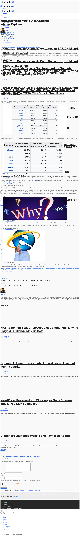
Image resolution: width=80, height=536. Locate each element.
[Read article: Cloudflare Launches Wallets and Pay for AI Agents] (40, 423)
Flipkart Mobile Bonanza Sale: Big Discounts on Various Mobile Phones (20, 456)
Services (2, 205)
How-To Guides (6, 526)
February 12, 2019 (4, 33)
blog (35, 180)
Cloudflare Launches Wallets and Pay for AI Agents (35, 435)
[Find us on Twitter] (1, 498)
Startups (5, 17)
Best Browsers (6, 268)
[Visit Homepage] (7, 3)
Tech (4, 521)
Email (2, 475)
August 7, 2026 (4, 410)
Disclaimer (5, 504)
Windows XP (19, 269)
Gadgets (5, 524)
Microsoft (47, 268)
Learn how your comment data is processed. (29, 490)
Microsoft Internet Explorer (63, 268)
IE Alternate (34, 268)
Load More (3, 449)
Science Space (6, 528)
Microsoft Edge (53, 268)
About (4, 501)
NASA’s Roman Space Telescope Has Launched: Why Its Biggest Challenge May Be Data (39, 72)
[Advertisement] (23, 274)
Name (2, 473)
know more (15, 496)
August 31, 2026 (4, 79)
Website (2, 478)
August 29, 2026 (4, 98)
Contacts (5, 502)
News (4, 517)
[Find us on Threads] (2, 498)
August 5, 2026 (4, 442)
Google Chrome (27, 268)
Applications (8, 181)
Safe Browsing (73, 268)
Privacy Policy (6, 506)
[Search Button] (13, 512)
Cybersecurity (20, 268)
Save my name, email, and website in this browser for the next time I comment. (21, 480)
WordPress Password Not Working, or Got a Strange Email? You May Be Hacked (36, 401)
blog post (47, 222)
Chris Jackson (13, 268)
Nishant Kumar (10, 32)
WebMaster (5, 522)
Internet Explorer (41, 268)
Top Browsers (6, 269)
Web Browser (13, 269)
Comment (3, 471)
